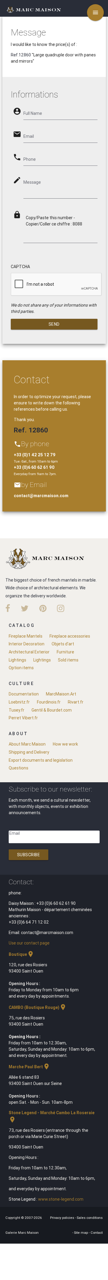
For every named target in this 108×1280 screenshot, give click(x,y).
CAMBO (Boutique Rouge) (38, 1007)
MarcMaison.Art (61, 694)
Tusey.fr (16, 710)
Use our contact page (29, 943)
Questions (18, 768)
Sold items (68, 660)
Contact (97, 1232)
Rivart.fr (75, 702)
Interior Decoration (26, 644)
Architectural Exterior (29, 652)
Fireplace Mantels (25, 636)
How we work (65, 744)
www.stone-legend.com (60, 1199)
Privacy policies (62, 1218)
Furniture (65, 652)
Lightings (17, 660)
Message (32, 182)
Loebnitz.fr (19, 702)
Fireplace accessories (70, 636)
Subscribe (28, 854)
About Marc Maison (27, 744)
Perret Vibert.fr (23, 718)
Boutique (21, 954)
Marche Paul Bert (29, 1066)
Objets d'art (63, 644)
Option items (21, 667)
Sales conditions (90, 1218)
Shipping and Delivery (29, 752)
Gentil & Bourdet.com (52, 710)
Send (54, 324)
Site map (81, 1232)
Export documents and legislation (41, 760)
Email (14, 833)
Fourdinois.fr (49, 702)
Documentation (24, 694)
